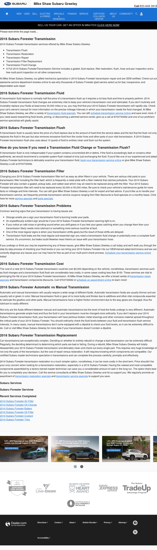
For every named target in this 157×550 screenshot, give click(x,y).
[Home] (15, 4)
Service (83, 13)
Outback (24, 452)
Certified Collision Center (99, 14)
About (72, 522)
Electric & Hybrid (45, 14)
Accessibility (43, 537)
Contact (57, 522)
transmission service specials (72, 376)
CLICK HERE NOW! (108, 25)
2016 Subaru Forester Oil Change (18, 405)
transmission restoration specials (33, 376)
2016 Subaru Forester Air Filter (17, 401)
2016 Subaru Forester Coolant (16, 416)
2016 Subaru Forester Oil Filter (17, 412)
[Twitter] (136, 533)
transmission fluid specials (61, 113)
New (19, 13)
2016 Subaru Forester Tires (15, 419)
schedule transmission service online (111, 113)
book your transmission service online (100, 160)
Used (27, 13)
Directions (41, 522)
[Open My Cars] (140, 14)
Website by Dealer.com (16, 524)
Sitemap (122, 522)
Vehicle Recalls (89, 522)
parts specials (45, 198)
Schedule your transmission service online (128, 252)
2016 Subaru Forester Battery (16, 408)
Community (126, 13)
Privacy (107, 522)
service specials (24, 198)
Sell (34, 13)
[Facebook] (136, 524)
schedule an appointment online (94, 280)
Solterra (75, 452)
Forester (126, 452)
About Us (113, 14)
